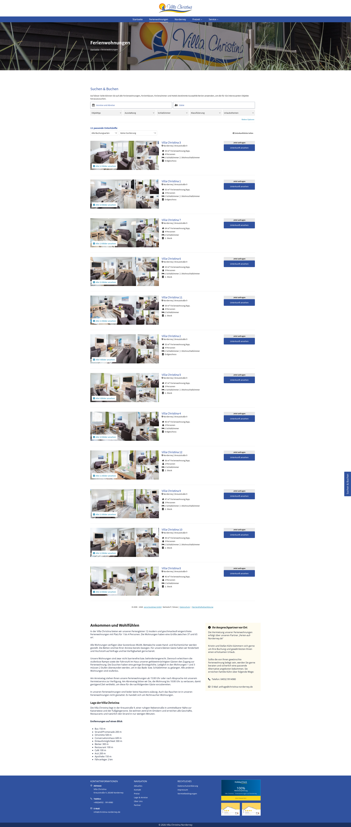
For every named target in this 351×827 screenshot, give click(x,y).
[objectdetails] (113, 155)
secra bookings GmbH (153, 607)
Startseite (138, 19)
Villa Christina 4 (171, 413)
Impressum (183, 789)
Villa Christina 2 (171, 336)
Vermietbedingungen (187, 793)
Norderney (180, 19)
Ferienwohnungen (158, 19)
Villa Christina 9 (171, 491)
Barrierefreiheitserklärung (202, 607)
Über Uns (138, 801)
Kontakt (137, 789)
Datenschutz (185, 607)
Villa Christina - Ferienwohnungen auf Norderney (241, 793)
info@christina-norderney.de (107, 812)
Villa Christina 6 (171, 258)
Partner (137, 805)
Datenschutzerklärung (188, 786)
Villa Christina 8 (171, 568)
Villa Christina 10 (172, 529)
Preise (137, 793)
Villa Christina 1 (171, 181)
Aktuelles (138, 786)
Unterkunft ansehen (239, 147)
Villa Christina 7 (171, 220)
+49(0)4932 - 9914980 (103, 802)
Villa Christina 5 (171, 375)
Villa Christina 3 (171, 142)
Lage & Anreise (141, 797)
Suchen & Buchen (347, 484)
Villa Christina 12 (172, 452)
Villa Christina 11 (172, 297)
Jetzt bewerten (240, 798)
